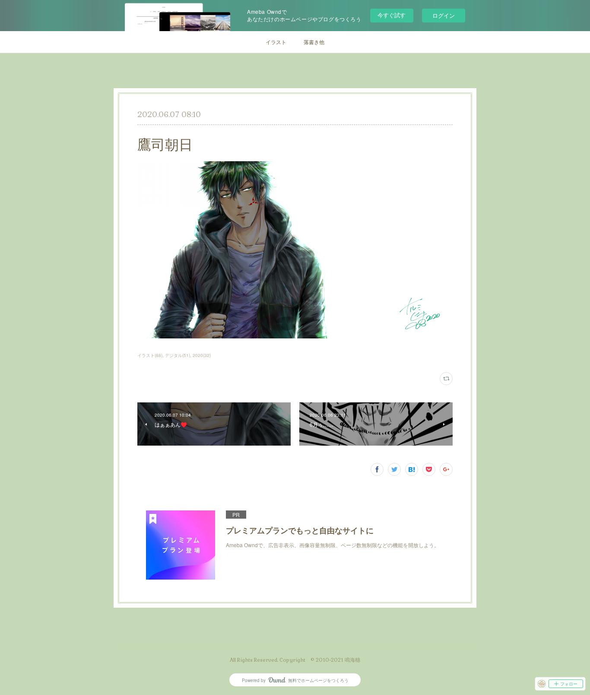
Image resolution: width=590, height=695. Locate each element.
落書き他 (314, 41)
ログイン (443, 15)
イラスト (276, 41)
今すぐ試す (391, 15)
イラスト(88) (149, 355)
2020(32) (202, 355)
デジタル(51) (177, 355)
